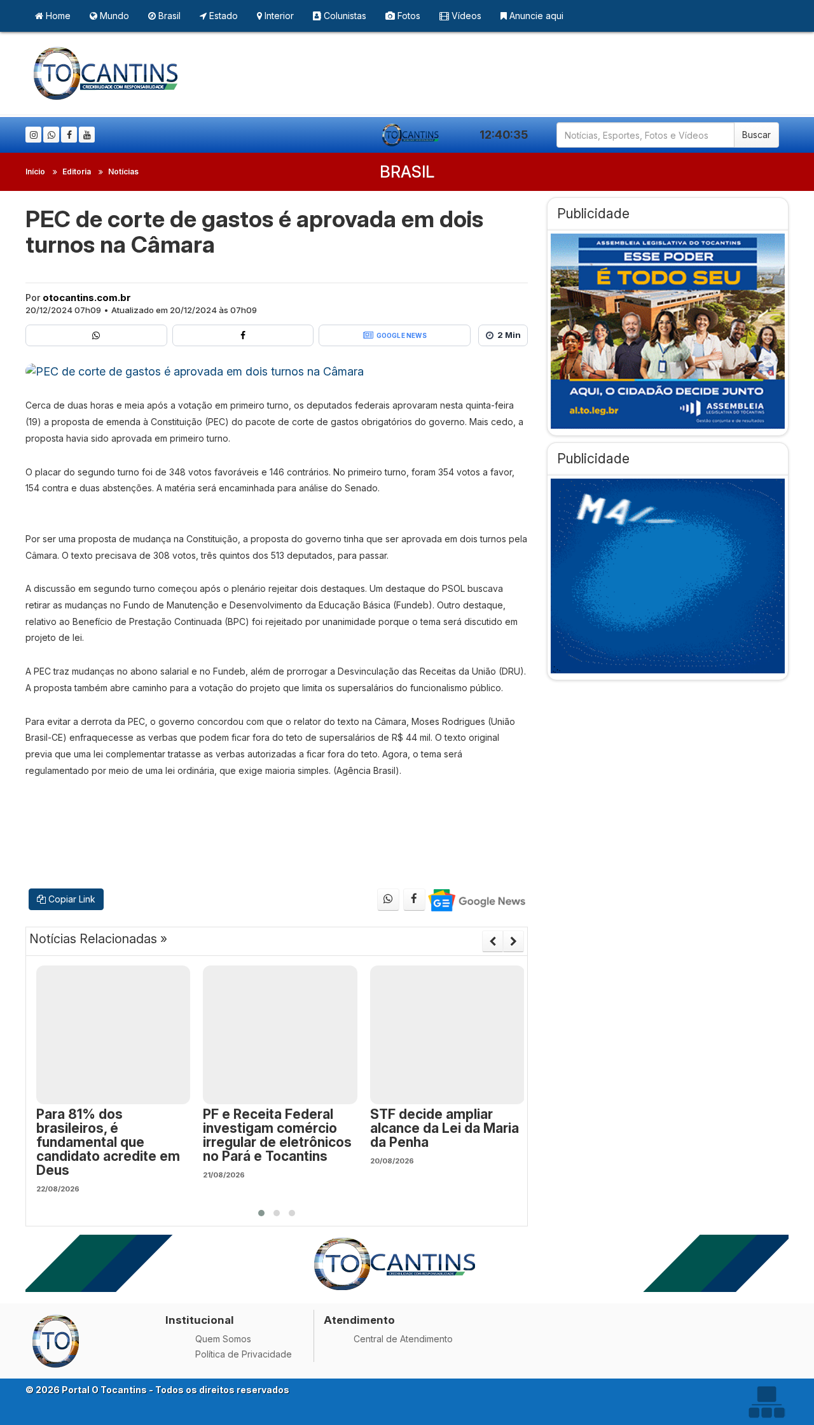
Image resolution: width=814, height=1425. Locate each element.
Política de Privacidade (243, 1354)
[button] (261, 1213)
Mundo (113, 15)
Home (57, 15)
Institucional (199, 1320)
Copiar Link (70, 899)
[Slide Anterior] (492, 941)
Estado (222, 15)
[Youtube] (87, 135)
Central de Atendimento (403, 1338)
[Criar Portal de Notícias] (766, 1402)
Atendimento (359, 1320)
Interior (278, 15)
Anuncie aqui (535, 15)
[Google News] (476, 899)
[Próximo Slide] (513, 941)
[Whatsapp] (51, 135)
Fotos (407, 15)
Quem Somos (223, 1338)
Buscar (756, 134)
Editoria (76, 171)
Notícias (123, 171)
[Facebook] (69, 135)
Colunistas (343, 15)
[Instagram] (33, 135)
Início (35, 171)
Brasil (168, 15)
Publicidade (593, 213)
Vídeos (465, 15)
